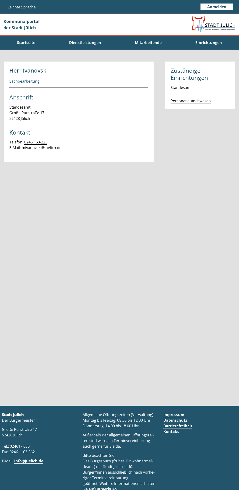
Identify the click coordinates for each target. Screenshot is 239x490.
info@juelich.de (28, 461)
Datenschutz (175, 420)
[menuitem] (26, 43)
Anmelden (216, 6)
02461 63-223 (35, 142)
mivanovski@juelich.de (41, 147)
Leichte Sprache (22, 7)
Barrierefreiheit (177, 425)
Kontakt (171, 431)
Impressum (173, 414)
